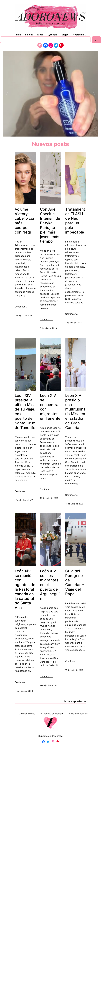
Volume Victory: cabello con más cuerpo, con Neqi (25, 220)
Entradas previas (75, 701)
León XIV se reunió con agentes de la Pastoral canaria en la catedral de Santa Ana (25, 589)
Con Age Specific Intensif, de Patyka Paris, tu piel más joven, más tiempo (50, 225)
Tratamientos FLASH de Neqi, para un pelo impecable (75, 220)
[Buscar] (96, 39)
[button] (7, 94)
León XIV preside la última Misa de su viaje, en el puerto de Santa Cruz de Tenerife (25, 411)
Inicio (18, 34)
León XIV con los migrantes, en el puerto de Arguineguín (49, 585)
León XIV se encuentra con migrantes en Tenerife (50, 407)
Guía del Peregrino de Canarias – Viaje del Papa (74, 582)
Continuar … (21, 306)
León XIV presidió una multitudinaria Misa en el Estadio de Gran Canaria (75, 411)
